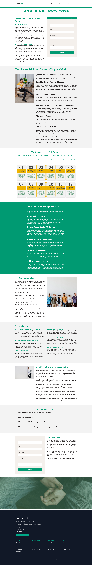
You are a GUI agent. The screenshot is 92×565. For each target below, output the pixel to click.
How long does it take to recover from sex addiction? (35, 412)
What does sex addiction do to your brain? (31, 422)
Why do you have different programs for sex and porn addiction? (38, 427)
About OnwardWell (67, 542)
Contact (74, 3)
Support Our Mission (67, 549)
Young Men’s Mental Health (21, 542)
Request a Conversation (22, 534)
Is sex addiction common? (26, 417)
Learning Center (54, 3)
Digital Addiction (19, 544)
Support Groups (19, 551)
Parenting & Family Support (37, 552)
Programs (46, 3)
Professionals (61, 3)
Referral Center (51, 542)
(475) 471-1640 (19, 531)
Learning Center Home (36, 542)
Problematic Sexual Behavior (22, 547)
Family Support (19, 549)
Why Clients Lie (51, 549)
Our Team (65, 544)
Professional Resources (52, 544)
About (69, 3)
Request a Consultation (52, 547)
